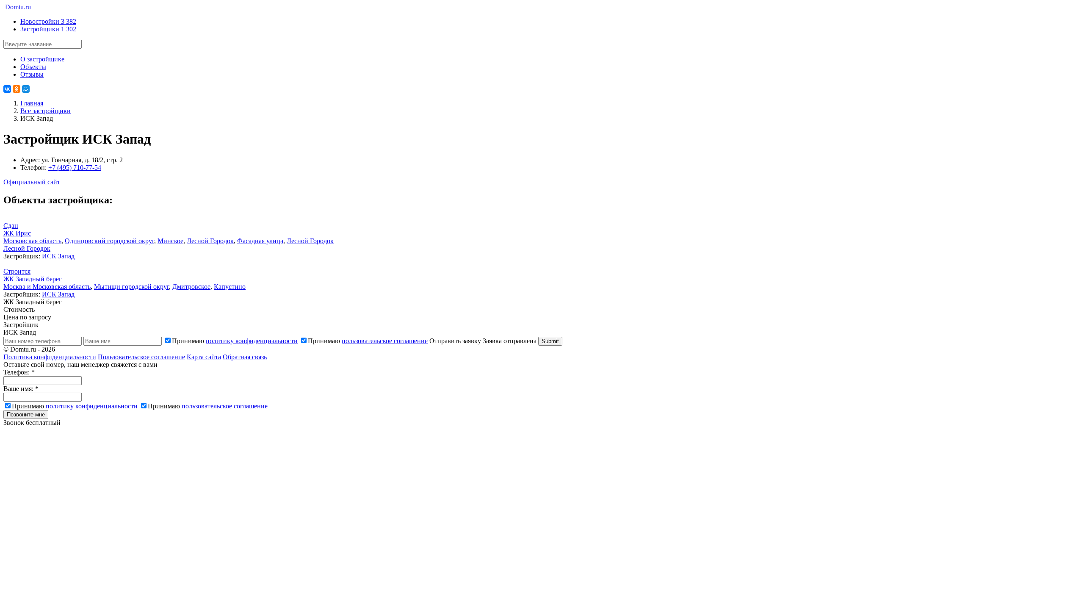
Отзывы (32, 74)
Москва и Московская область (47, 286)
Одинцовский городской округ (109, 240)
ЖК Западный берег (32, 279)
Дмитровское (191, 286)
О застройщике (42, 59)
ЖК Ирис (17, 233)
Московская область (32, 240)
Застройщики (48, 29)
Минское (170, 240)
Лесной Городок (210, 240)
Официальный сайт (31, 182)
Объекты (33, 66)
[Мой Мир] (26, 89)
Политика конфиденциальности (49, 356)
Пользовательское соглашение (141, 356)
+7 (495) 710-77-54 (74, 167)
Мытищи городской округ (131, 286)
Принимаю (235, 340)
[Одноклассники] (16, 89)
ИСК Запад (58, 256)
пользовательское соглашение (385, 340)
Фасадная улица (260, 240)
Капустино (230, 286)
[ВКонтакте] (7, 89)
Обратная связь (245, 356)
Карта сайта (204, 356)
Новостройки (48, 21)
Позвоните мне (26, 414)
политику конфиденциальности (252, 340)
